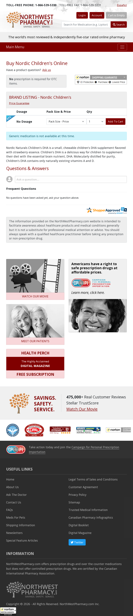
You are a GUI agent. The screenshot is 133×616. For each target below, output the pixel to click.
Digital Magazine (80, 533)
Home (10, 479)
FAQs (9, 510)
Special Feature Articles (22, 540)
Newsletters (14, 533)
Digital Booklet (79, 525)
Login (82, 15)
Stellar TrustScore (66, 37)
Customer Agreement (83, 487)
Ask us (46, 70)
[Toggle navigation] (122, 47)
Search (120, 24)
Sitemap (74, 502)
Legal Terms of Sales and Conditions (93, 479)
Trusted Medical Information (88, 510)
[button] (8, 611)
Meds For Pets (15, 517)
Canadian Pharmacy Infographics (91, 517)
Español (122, 5)
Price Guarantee (19, 103)
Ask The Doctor (16, 495)
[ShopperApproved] (60, 430)
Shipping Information (20, 525)
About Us (12, 487)
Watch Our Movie (81, 409)
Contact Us (13, 502)
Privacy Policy (77, 495)
